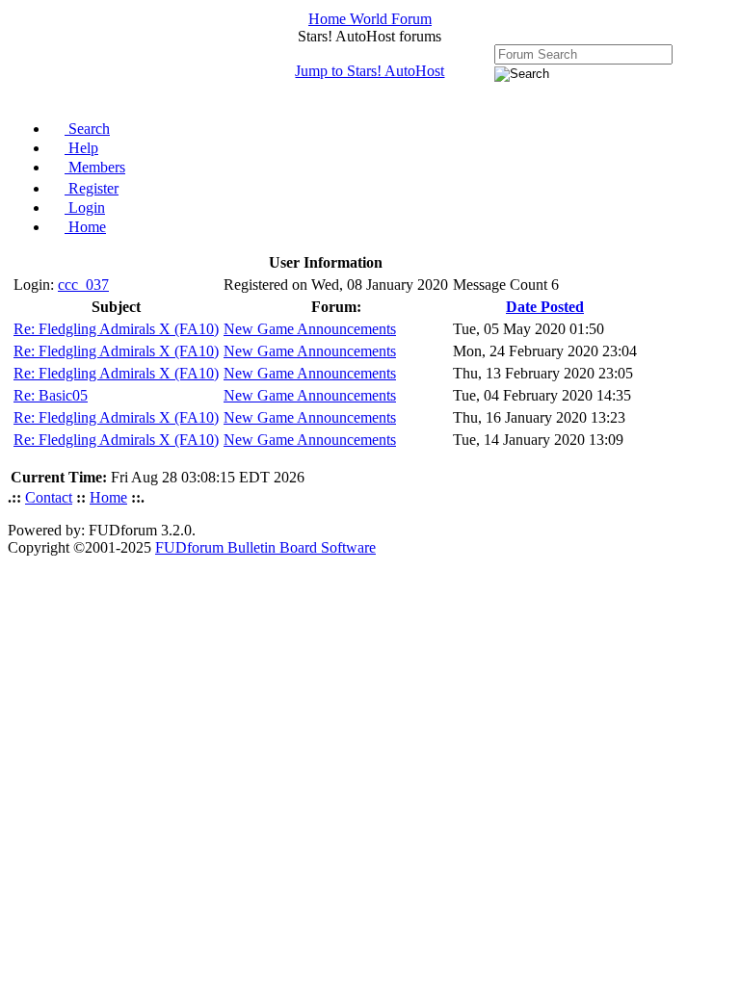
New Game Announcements (310, 329)
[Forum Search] (583, 53)
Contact (48, 497)
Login (85, 207)
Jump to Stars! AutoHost (369, 71)
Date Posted (545, 306)
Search (87, 128)
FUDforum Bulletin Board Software (265, 547)
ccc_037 (83, 284)
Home (85, 227)
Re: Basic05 (50, 395)
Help (81, 148)
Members (95, 167)
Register (92, 188)
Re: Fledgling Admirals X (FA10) (116, 329)
